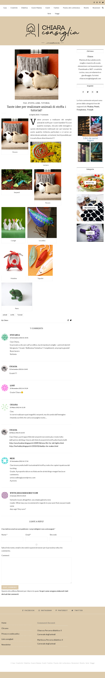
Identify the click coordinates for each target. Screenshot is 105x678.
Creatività (13, 8)
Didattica (24, 8)
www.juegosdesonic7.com (24, 493)
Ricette (86, 8)
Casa (5, 8)
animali (5, 315)
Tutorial (45, 103)
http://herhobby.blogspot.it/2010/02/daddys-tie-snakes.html (33, 446)
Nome (4, 535)
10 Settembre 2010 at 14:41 (19, 338)
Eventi (48, 8)
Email (28, 535)
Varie (49, 13)
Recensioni (96, 8)
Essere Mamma (36, 8)
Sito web (53, 535)
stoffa (12, 315)
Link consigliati (7, 639)
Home (3, 623)
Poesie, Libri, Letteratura (71, 8)
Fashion (56, 8)
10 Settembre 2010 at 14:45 (18, 369)
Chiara (6, 320)
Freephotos (81, 109)
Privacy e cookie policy (10, 634)
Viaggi (57, 13)
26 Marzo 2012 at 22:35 (17, 433)
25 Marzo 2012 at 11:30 (17, 407)
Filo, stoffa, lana (31, 103)
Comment (5, 555)
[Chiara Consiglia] (52, 30)
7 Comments (44, 115)
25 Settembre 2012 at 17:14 (19, 461)
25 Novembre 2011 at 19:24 (19, 388)
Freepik (90, 109)
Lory (12, 385)
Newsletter (6, 644)
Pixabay (90, 106)
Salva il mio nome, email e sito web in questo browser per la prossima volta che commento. (32, 549)
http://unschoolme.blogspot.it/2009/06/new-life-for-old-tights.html (36, 443)
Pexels (96, 106)
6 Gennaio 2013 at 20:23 (18, 496)
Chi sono (4, 628)
